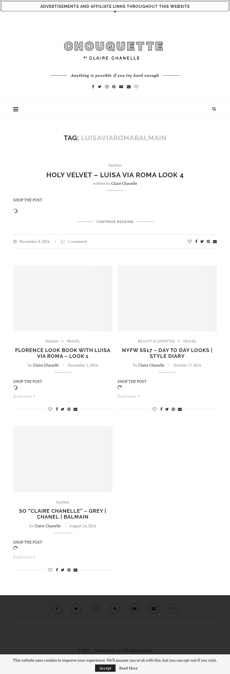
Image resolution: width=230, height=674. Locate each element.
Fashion (115, 165)
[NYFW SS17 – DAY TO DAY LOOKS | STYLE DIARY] (167, 298)
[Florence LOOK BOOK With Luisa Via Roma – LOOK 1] (62, 298)
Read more (22, 396)
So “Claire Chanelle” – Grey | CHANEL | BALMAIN (62, 514)
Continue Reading (115, 222)
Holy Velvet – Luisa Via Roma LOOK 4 (115, 175)
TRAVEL (73, 341)
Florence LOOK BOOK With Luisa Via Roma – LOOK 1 (63, 353)
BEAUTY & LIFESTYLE (156, 341)
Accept (105, 668)
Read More (128, 668)
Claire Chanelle (124, 183)
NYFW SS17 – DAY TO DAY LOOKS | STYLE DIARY (167, 353)
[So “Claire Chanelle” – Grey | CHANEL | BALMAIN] (62, 459)
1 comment (77, 241)
